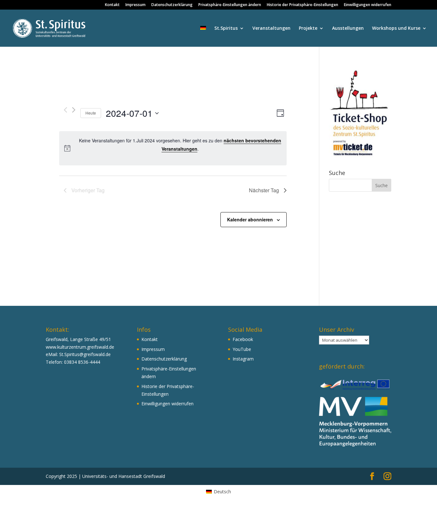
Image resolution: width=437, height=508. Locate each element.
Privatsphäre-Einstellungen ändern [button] (229, 5)
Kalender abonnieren (250, 219)
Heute (90, 112)
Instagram (243, 359)
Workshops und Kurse (396, 28)
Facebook (243, 339)
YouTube (242, 349)
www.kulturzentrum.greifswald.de (80, 347)
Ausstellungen (348, 28)
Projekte (308, 28)
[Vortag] (65, 110)
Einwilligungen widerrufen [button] (367, 5)
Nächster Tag (264, 190)
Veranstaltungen (271, 28)
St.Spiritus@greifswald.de (85, 354)
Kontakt (112, 5)
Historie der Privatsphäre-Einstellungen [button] (302, 5)
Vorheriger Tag (88, 190)
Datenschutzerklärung (172, 5)
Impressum (135, 5)
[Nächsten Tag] (73, 110)
